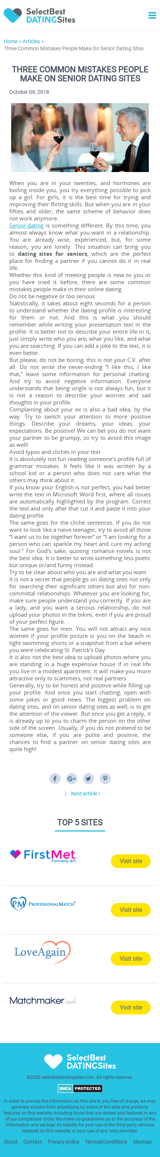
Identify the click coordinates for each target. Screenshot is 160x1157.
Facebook (55, 778)
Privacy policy (63, 1142)
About (11, 1142)
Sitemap (142, 1142)
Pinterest (105, 778)
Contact (32, 1142)
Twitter (88, 778)
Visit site (131, 861)
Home (10, 41)
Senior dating (26, 225)
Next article (84, 794)
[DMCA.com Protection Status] (80, 1091)
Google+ (71, 778)
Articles (31, 41)
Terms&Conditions (106, 1142)
